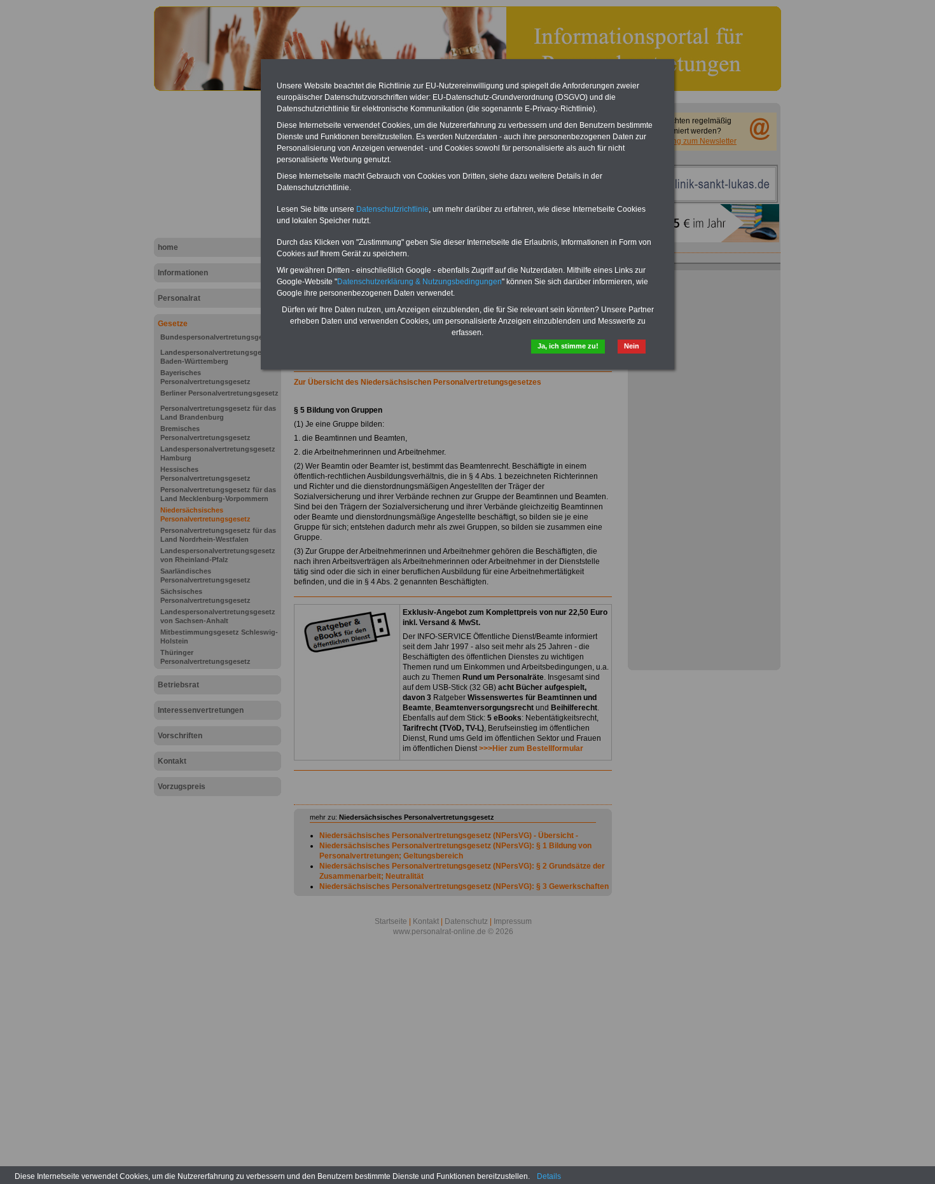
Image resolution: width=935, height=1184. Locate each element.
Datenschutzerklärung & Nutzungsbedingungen (419, 281)
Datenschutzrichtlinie (392, 209)
